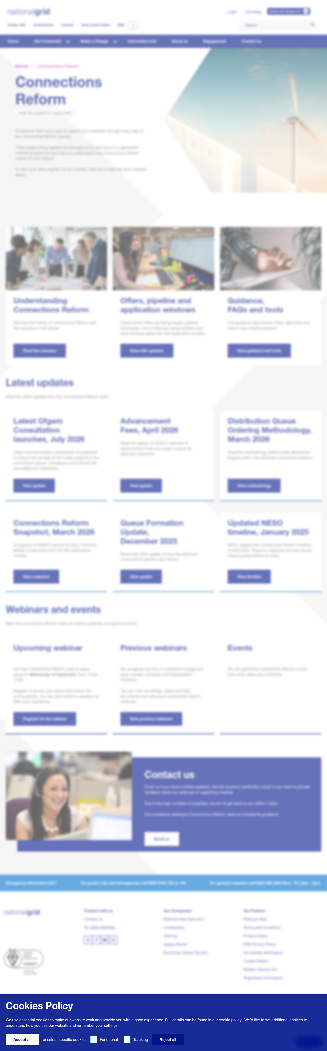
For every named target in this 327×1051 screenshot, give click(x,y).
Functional (109, 1039)
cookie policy (230, 1020)
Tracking (140, 1039)
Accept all (22, 1039)
